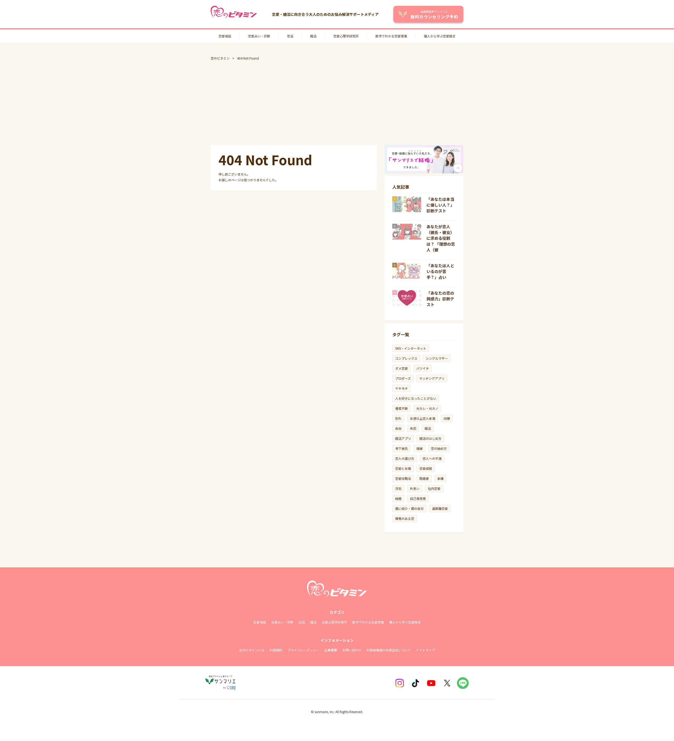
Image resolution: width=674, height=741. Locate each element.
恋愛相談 (225, 36)
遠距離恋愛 (440, 508)
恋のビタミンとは (251, 650)
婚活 (313, 36)
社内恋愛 (434, 488)
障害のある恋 (404, 518)
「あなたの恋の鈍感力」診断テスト (440, 298)
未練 (440, 478)
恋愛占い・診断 (259, 36)
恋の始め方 (439, 448)
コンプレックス (406, 358)
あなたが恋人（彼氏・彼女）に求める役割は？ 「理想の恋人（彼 (441, 238)
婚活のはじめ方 (430, 438)
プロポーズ (403, 378)
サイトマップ (425, 650)
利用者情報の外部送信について (388, 650)
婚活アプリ (403, 438)
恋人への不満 (432, 458)
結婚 (398, 498)
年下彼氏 (401, 448)
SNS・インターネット (410, 348)
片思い (414, 488)
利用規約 (276, 650)
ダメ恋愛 (401, 368)
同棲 (447, 418)
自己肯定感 (418, 498)
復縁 (419, 448)
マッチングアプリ (431, 378)
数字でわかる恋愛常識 (391, 36)
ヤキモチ (401, 388)
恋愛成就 (425, 468)
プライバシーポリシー (303, 650)
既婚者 (424, 478)
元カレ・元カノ (427, 408)
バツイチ (422, 368)
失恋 (413, 428)
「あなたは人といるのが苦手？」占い (440, 271)
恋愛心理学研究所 (346, 36)
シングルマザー (437, 358)
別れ (398, 418)
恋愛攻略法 (403, 478)
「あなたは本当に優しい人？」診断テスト (440, 204)
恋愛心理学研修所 (334, 622)
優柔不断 (401, 408)
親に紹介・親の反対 (409, 508)
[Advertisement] (337, 103)
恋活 (290, 36)
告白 (398, 428)
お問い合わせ (351, 650)
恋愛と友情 (403, 468)
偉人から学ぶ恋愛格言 (439, 36)
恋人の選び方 (404, 458)
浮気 (398, 488)
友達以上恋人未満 (422, 418)
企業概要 (330, 650)
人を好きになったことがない (415, 398)
